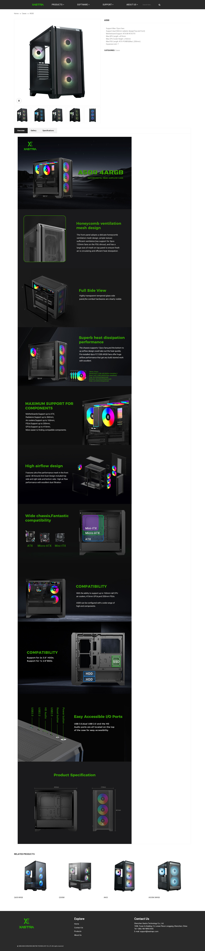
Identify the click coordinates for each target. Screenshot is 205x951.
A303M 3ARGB (154, 897)
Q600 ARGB (18, 897)
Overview (20, 130)
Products (77, 931)
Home (16, 13)
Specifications (48, 130)
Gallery (33, 130)
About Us (78, 935)
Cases (24, 13)
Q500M (61, 897)
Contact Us (78, 928)
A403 (106, 897)
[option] (57, 62)
